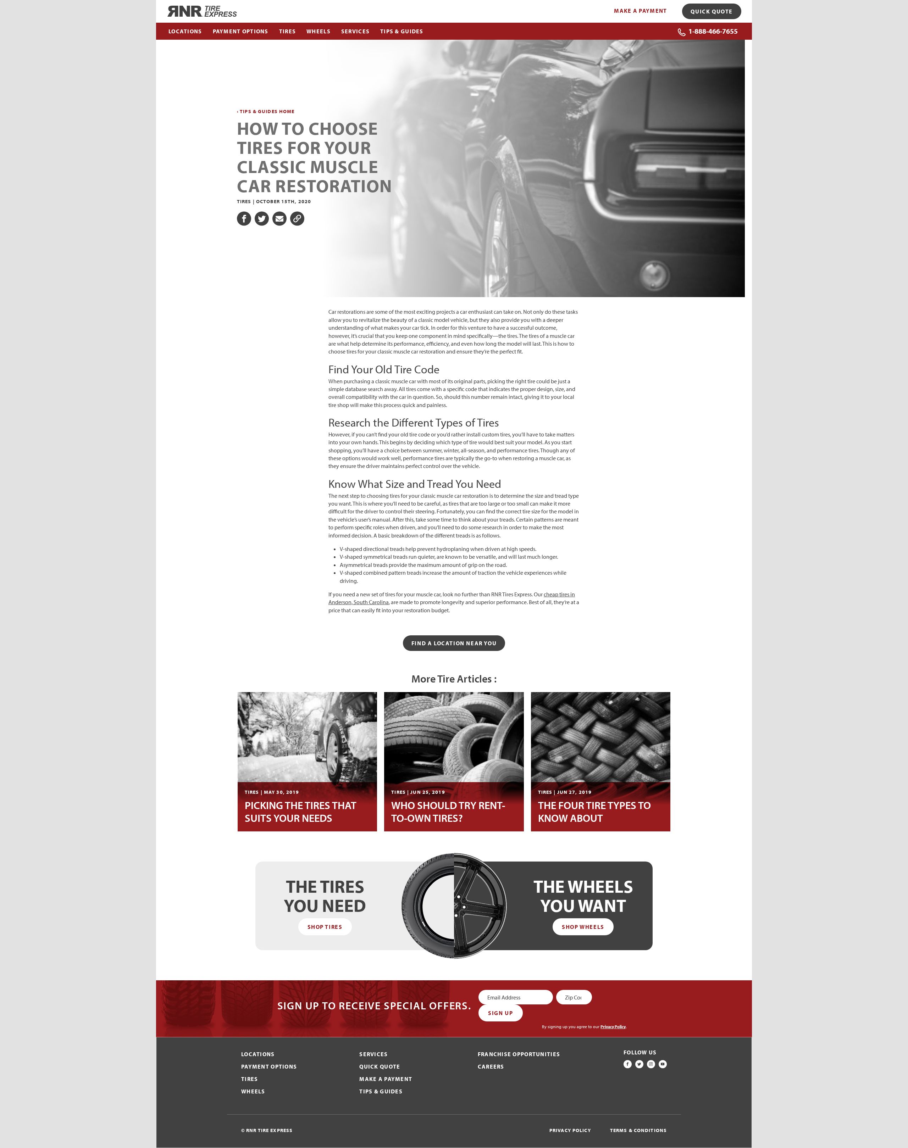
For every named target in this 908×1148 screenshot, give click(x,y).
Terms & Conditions (638, 1130)
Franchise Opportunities (519, 1054)
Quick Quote (712, 11)
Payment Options (269, 1066)
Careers (491, 1066)
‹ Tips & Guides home (265, 111)
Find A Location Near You (454, 643)
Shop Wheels (583, 926)
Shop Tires (325, 926)
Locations (258, 1054)
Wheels (253, 1091)
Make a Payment (640, 10)
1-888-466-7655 (713, 31)
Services (373, 1054)
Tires (249, 1078)
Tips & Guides (381, 1091)
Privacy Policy (613, 1026)
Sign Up (500, 1012)
